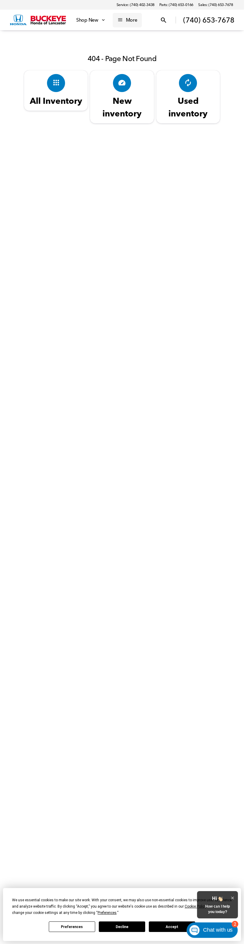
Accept (172, 927)
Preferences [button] (107, 913)
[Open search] (163, 20)
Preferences (72, 927)
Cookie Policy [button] (195, 906)
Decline (122, 927)
